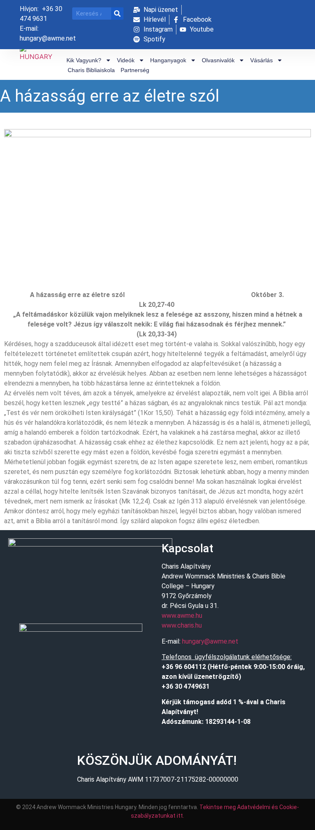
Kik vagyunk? (83, 60)
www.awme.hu (182, 615)
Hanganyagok (168, 60)
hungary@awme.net (210, 641)
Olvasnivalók (218, 60)
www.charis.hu (182, 625)
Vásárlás (261, 60)
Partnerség (135, 70)
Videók (126, 60)
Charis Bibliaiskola (91, 70)
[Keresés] (117, 13)
